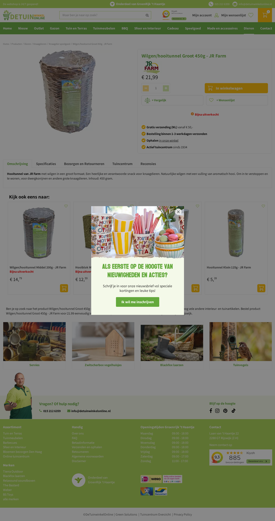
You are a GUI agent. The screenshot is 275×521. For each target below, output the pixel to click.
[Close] (178, 212)
